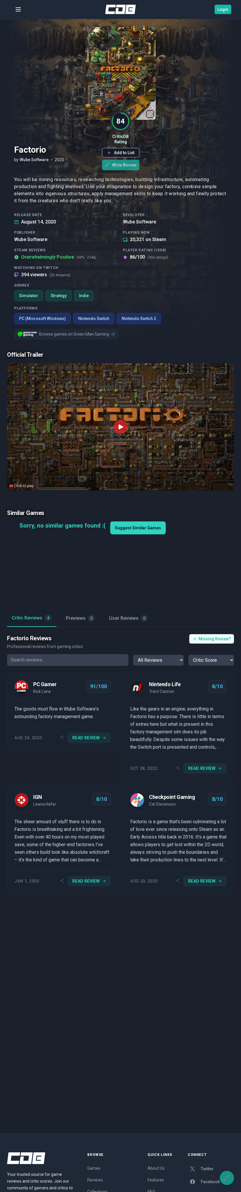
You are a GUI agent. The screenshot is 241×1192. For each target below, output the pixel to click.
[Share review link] (62, 738)
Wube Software (139, 222)
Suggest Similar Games (138, 528)
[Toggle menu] (18, 9)
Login (222, 9)
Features (156, 1180)
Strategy (59, 295)
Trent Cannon (161, 691)
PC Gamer (44, 684)
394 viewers (46, 274)
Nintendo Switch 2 (139, 318)
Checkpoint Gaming (172, 797)
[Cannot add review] (227, 1178)
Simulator (28, 295)
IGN (37, 797)
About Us (156, 1168)
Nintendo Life (164, 684)
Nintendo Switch (93, 318)
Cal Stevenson (162, 804)
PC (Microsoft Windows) (42, 318)
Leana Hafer (44, 804)
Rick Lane (42, 691)
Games (94, 1168)
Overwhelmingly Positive (58, 257)
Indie (84, 295)
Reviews (95, 1180)
